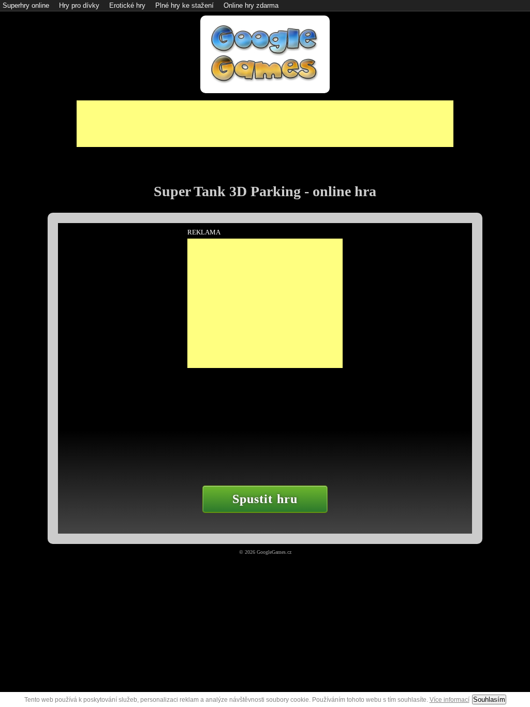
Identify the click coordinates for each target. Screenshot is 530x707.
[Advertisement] (265, 123)
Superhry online (26, 5)
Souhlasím (489, 699)
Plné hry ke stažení (184, 5)
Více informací (449, 699)
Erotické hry (127, 5)
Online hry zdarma (251, 5)
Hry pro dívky (79, 5)
